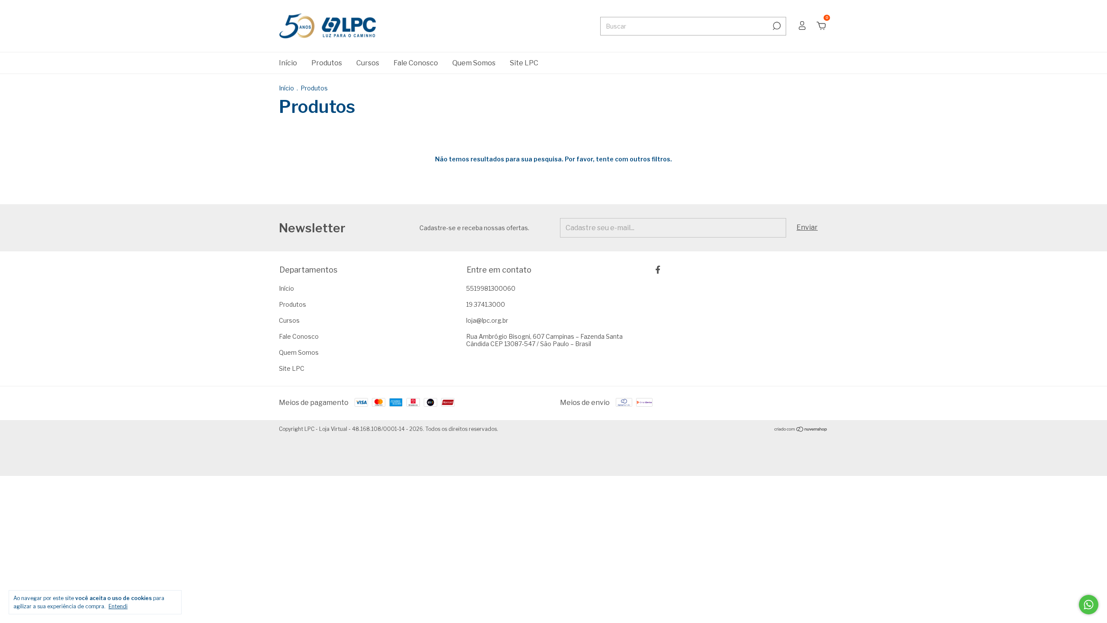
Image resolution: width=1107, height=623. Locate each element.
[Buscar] (776, 26)
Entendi (118, 606)
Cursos (367, 63)
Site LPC (524, 63)
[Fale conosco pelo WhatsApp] (1088, 604)
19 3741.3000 (485, 304)
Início (288, 63)
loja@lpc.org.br (487, 320)
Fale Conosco (416, 63)
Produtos (326, 63)
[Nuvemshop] (801, 430)
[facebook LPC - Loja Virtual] (658, 270)
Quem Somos (474, 63)
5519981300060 (490, 288)
